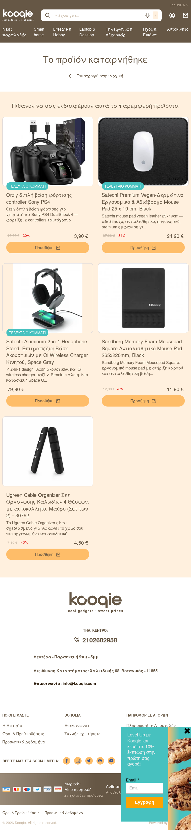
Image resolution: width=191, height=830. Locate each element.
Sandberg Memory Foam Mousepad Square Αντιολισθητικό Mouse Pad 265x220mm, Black (142, 348)
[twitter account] (89, 761)
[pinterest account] (100, 761)
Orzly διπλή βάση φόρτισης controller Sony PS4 (39, 198)
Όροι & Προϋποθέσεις (23, 733)
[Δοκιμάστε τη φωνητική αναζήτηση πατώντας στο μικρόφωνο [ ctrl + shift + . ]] (147, 15)
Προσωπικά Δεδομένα (24, 742)
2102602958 (99, 639)
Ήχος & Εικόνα (150, 32)
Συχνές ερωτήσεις (82, 733)
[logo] (18, 15)
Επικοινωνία (76, 725)
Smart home (39, 32)
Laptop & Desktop (87, 32)
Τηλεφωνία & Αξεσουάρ (119, 32)
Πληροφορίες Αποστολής (151, 725)
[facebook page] (66, 761)
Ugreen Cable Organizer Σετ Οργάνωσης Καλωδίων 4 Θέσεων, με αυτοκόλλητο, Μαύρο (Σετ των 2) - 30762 (47, 505)
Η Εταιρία (12, 725)
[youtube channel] (111, 761)
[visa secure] (49, 789)
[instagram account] (78, 761)
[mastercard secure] (59, 789)
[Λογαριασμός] (172, 15)
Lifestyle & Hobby (62, 32)
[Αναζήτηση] (48, 15)
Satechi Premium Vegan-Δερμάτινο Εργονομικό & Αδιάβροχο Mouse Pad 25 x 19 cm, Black (142, 201)
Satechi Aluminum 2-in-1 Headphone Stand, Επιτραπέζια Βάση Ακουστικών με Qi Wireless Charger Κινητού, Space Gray (47, 351)
